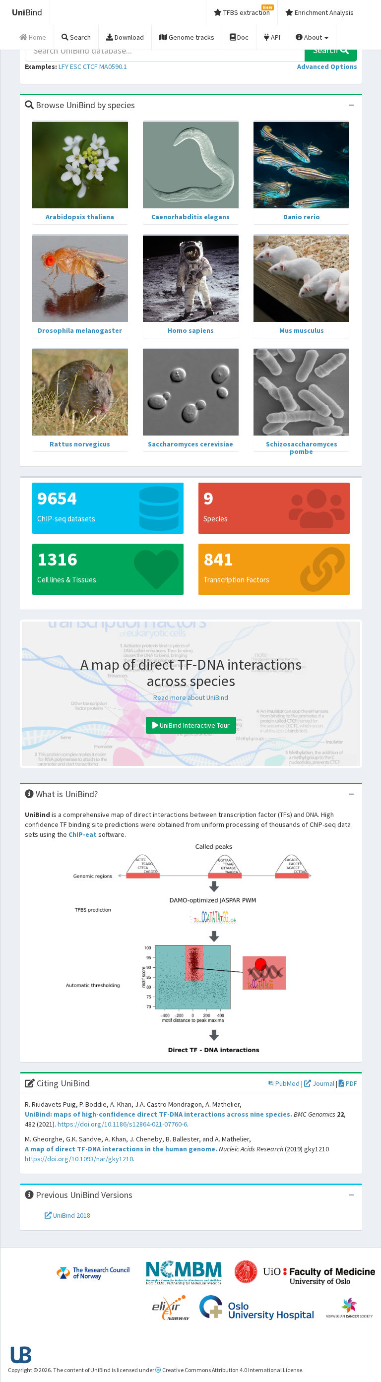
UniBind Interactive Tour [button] (194, 725)
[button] (327, 66)
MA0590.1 (113, 66)
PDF (350, 1083)
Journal (322, 1083)
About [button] (313, 37)
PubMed (287, 1083)
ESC (75, 66)
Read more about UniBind (190, 697)
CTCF (90, 66)
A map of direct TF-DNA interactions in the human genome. (121, 1148)
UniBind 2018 (71, 1215)
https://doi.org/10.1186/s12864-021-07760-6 (122, 1124)
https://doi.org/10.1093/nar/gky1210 (79, 1158)
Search (326, 50)
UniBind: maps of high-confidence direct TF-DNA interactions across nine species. (158, 1114)
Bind (27, 12)
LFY (63, 66)
